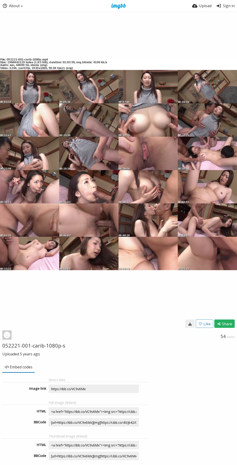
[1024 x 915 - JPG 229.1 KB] (190, 323)
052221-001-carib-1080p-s (33, 345)
